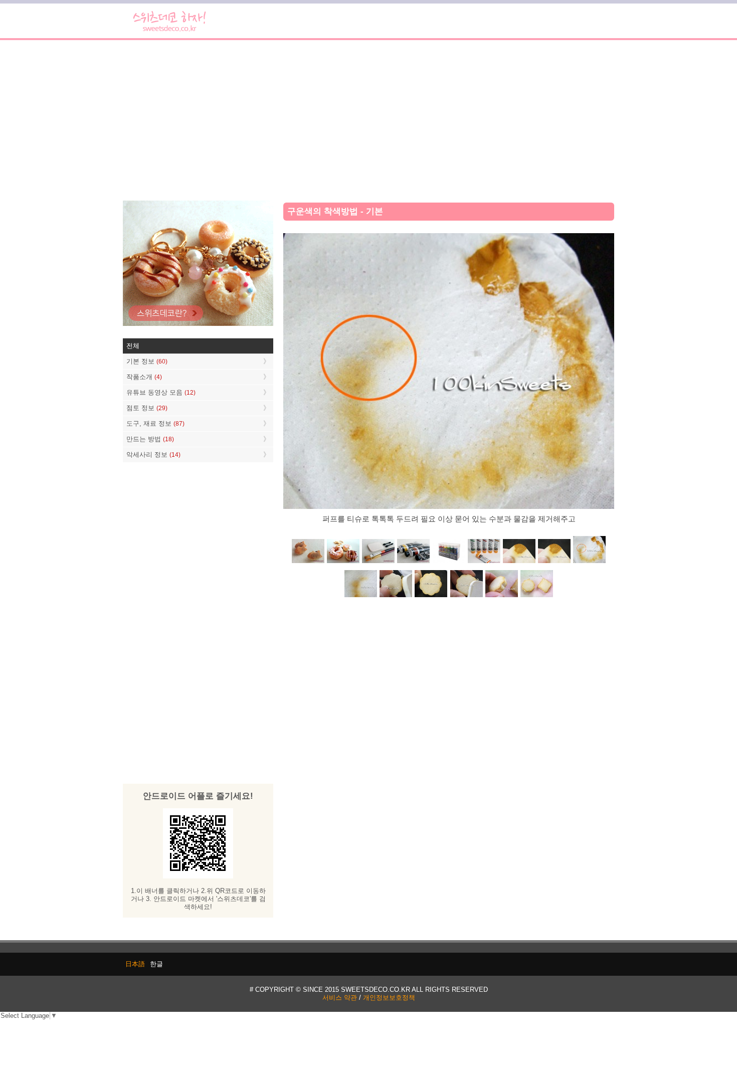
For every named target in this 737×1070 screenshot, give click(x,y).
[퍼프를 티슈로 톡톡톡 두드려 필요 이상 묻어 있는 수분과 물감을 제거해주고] (589, 562)
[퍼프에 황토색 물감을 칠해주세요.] (554, 562)
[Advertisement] (368, 120)
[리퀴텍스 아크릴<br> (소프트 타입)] (483, 562)
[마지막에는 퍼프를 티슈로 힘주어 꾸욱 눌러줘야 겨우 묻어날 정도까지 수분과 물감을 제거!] (361, 596)
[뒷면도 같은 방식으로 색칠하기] (431, 596)
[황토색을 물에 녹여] (518, 562)
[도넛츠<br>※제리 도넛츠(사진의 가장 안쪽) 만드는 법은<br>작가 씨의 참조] (343, 562)
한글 (156, 964)
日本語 (135, 964)
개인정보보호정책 (389, 997)
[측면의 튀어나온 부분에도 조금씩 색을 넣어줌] (501, 596)
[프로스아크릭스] (448, 562)
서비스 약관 (339, 997)
